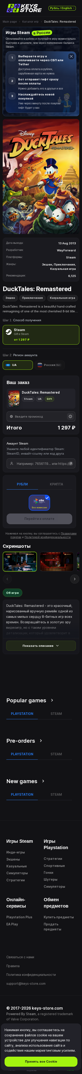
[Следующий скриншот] (74, 579)
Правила (13, 966)
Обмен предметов (56, 902)
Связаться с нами (20, 957)
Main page (10, 21)
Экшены (13, 859)
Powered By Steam (21, 1014)
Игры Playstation (56, 844)
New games (21, 781)
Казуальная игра (62, 298)
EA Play (12, 924)
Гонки (48, 872)
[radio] (41, 335)
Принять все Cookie (41, 1061)
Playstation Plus (19, 917)
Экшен (10, 298)
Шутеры (50, 879)
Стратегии (15, 880)
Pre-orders (20, 740)
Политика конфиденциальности (31, 975)
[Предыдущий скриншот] (7, 579)
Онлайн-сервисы (16, 902)
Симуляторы (17, 873)
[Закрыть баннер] (71, 56)
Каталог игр (30, 21)
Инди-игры (15, 852)
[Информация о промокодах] (70, 416)
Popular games (26, 700)
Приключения (32, 298)
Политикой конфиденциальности (48, 537)
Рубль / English (61, 8)
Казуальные (16, 866)
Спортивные (54, 866)
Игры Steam (19, 841)
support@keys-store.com (26, 983)
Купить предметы (59, 917)
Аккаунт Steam (17, 443)
